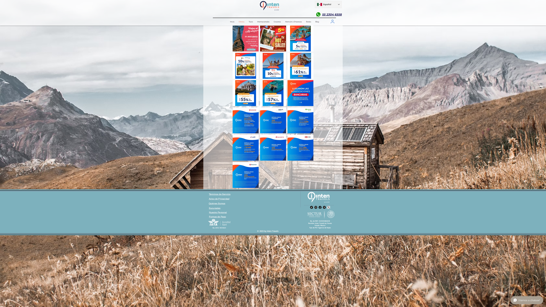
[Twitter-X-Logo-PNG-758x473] (328, 207)
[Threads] (324, 207)
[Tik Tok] (311, 207)
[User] (332, 21)
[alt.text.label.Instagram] (315, 207)
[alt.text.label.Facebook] (320, 207)
